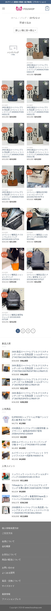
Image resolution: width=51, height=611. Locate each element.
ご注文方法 (7, 533)
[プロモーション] (39, 2)
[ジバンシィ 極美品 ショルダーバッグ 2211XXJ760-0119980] (38, 219)
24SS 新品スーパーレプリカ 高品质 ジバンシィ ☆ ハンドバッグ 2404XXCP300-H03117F (38, 68)
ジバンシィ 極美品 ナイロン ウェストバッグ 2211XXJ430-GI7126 (12, 237)
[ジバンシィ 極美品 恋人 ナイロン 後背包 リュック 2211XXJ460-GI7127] (38, 259)
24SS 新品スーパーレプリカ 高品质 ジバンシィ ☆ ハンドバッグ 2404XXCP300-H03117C (13, 153)
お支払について (9, 554)
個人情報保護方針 (10, 528)
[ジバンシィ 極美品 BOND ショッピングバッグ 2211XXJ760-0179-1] (38, 176)
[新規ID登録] (19, 2)
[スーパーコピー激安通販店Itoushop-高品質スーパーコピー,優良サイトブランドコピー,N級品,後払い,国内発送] (25, 8)
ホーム (14, 17)
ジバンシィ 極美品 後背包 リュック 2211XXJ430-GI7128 (12, 317)
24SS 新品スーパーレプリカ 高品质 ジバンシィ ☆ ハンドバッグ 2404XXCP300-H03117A (13, 195)
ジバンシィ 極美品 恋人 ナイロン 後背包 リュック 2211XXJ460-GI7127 (37, 277)
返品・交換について (11, 580)
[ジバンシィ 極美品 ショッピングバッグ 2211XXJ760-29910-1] (13, 259)
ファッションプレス (11, 599)
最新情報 (6, 594)
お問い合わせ (8, 567)
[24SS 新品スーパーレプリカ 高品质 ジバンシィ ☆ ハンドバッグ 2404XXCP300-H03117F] (38, 49)
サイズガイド (8, 586)
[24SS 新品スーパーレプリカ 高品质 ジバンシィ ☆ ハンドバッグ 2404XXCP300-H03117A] (13, 176)
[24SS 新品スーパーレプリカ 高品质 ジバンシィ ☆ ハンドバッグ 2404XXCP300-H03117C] (13, 134)
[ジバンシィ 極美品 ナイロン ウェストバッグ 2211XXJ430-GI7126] (13, 219)
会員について (8, 541)
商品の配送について (11, 559)
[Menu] (3, 8)
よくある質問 (8, 572)
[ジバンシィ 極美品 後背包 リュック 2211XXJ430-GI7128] (13, 299)
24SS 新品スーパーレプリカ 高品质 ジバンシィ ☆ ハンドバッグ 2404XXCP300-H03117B (38, 153)
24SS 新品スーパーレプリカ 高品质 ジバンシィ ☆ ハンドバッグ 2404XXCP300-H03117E (13, 110)
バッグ (23, 17)
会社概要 (6, 546)
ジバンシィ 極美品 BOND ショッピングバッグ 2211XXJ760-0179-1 (37, 194)
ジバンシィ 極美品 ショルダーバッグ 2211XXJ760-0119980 (37, 237)
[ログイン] (9, 2)
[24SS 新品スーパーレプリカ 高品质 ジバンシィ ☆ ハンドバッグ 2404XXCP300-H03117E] (13, 92)
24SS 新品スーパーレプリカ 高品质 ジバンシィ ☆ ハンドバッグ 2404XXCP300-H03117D (38, 110)
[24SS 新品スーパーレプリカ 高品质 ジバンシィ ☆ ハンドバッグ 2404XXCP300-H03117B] (38, 134)
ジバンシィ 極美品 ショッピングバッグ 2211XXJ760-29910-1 (12, 277)
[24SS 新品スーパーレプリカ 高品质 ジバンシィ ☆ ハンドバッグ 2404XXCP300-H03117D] (38, 92)
